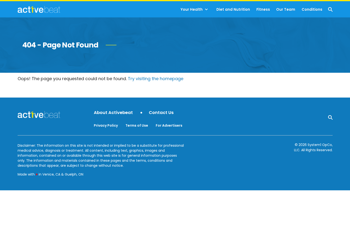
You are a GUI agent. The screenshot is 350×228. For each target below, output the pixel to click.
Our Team (285, 9)
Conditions (312, 9)
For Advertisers (169, 125)
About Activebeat (113, 112)
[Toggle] (206, 9)
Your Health (191, 9)
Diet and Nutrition (233, 9)
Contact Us (161, 112)
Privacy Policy (106, 125)
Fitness (263, 9)
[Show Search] (330, 9)
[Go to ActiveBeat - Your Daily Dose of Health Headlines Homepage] (39, 9)
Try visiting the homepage (155, 79)
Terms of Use (136, 125)
